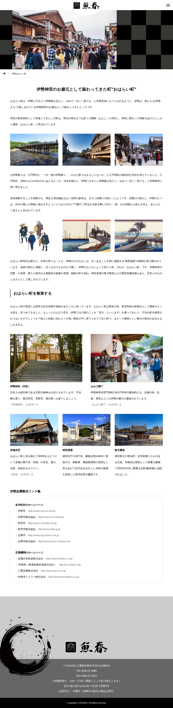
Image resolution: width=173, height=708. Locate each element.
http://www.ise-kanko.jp (51, 516)
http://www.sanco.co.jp (53, 570)
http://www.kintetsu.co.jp (59, 558)
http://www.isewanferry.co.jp (63, 576)
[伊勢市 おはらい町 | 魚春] (86, 5)
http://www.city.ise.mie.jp (41, 510)
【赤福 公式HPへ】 (22, 474)
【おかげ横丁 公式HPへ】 (106, 404)
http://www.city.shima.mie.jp (43, 535)
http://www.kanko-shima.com (54, 541)
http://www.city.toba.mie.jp (42, 523)
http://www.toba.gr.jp (49, 529)
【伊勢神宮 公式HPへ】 (24, 404)
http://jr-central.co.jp (70, 564)
